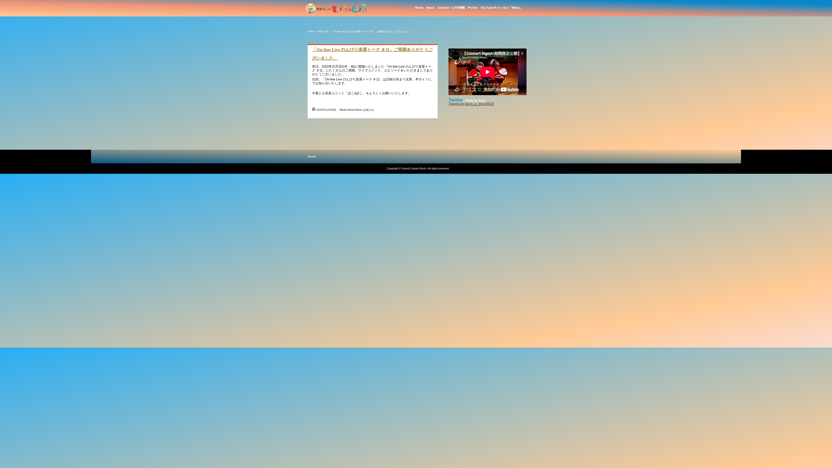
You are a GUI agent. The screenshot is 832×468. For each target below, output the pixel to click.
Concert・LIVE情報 (451, 7)
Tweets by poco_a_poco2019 (471, 104)
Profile (473, 7)
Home (419, 7)
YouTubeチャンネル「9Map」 (502, 7)
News (430, 7)
